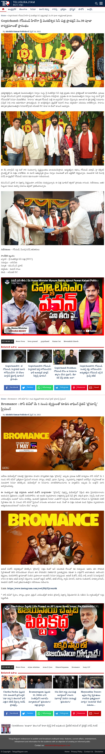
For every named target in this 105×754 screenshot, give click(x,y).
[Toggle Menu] (101, 3)
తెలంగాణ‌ (23, 9)
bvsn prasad (33, 342)
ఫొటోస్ (81, 9)
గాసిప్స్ (54, 9)
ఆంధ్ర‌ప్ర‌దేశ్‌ (12, 9)
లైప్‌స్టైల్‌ (72, 9)
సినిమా (33, 9)
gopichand (45, 342)
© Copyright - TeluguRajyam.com (14, 752)
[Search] (96, 3)
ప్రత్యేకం (63, 9)
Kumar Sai (56, 342)
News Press (20, 342)
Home (3, 16)
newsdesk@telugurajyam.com (57, 745)
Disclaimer (99, 752)
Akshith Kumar (13, 31)
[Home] (3, 9)
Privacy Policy (76, 752)
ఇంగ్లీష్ (89, 9)
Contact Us (88, 752)
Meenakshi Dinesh (71, 342)
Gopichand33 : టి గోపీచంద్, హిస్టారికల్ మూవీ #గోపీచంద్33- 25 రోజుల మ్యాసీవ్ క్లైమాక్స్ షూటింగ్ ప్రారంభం (14, 373)
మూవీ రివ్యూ (44, 9)
